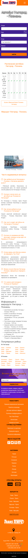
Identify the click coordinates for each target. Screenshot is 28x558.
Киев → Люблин (6, 347)
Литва (14, 466)
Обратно (3, 46)
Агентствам (14, 419)
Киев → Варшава (6, 351)
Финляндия (14, 475)
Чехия (14, 454)
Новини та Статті (14, 422)
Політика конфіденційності (14, 413)
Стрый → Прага (19, 359)
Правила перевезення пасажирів (14, 404)
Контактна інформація (14, 434)
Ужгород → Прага (20, 363)
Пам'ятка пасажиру (14, 407)
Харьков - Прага (14, 504)
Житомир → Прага (6, 361)
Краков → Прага (20, 365)
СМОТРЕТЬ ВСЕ (14, 514)
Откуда (3, 25)
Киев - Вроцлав (14, 510)
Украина (14, 463)
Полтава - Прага (14, 507)
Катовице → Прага (6, 359)
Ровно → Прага (5, 363)
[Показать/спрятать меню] (24, 2)
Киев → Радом (5, 353)
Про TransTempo (14, 416)
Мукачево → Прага (20, 361)
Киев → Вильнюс (20, 353)
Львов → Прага (5, 365)
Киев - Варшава (14, 501)
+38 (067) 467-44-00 (12, 544)
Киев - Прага (14, 495)
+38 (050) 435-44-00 (14, 548)
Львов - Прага (14, 498)
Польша (14, 457)
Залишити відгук (14, 431)
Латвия (14, 469)
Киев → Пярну (19, 351)
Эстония (14, 472)
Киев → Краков (19, 347)
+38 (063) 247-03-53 (13, 546)
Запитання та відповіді (14, 428)
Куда (2, 32)
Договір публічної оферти (14, 410)
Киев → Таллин (19, 349)
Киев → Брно (5, 349)
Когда (2, 39)
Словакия (14, 460)
